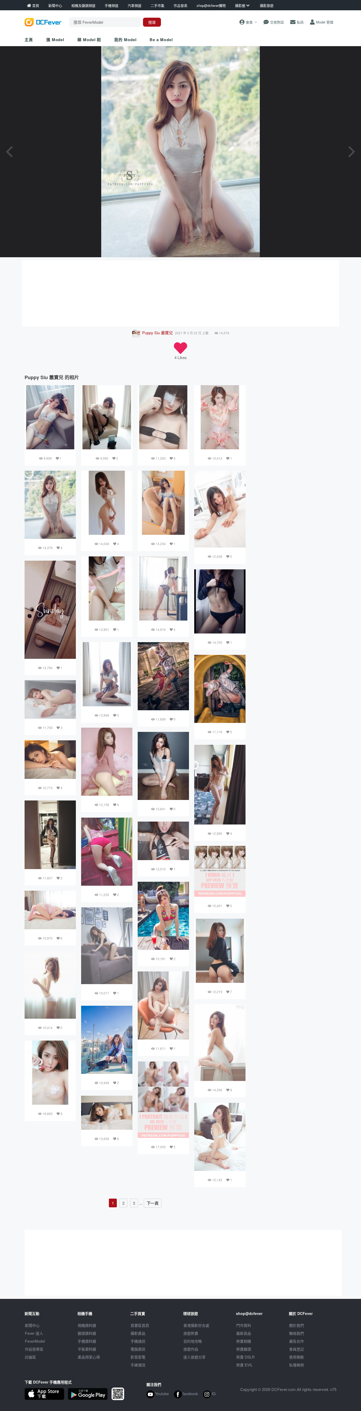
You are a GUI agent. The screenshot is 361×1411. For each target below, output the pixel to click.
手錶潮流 (138, 1364)
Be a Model (161, 39)
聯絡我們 (296, 1333)
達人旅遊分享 (194, 1357)
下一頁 (153, 1203)
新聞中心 (32, 1325)
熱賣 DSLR (245, 1357)
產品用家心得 (89, 1357)
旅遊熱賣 (190, 1333)
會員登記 (296, 1349)
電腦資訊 (138, 1349)
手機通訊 (138, 1341)
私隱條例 (296, 1364)
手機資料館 (87, 1341)
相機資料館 (87, 1325)
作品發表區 (34, 1349)
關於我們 (296, 1325)
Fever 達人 (34, 1333)
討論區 (30, 1357)
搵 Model (55, 39)
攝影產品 (138, 1333)
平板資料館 (87, 1349)
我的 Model (125, 39)
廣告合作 (296, 1341)
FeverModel (35, 1341)
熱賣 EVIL (244, 1364)
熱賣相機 (243, 1341)
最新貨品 (243, 1333)
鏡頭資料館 (87, 1333)
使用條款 (296, 1357)
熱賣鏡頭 (243, 1349)
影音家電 (138, 1357)
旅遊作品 (190, 1349)
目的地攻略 (192, 1341)
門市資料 (243, 1325)
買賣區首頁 (140, 1325)
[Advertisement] (180, 293)
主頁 (29, 39)
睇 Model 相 (89, 39)
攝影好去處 (196, 1325)
